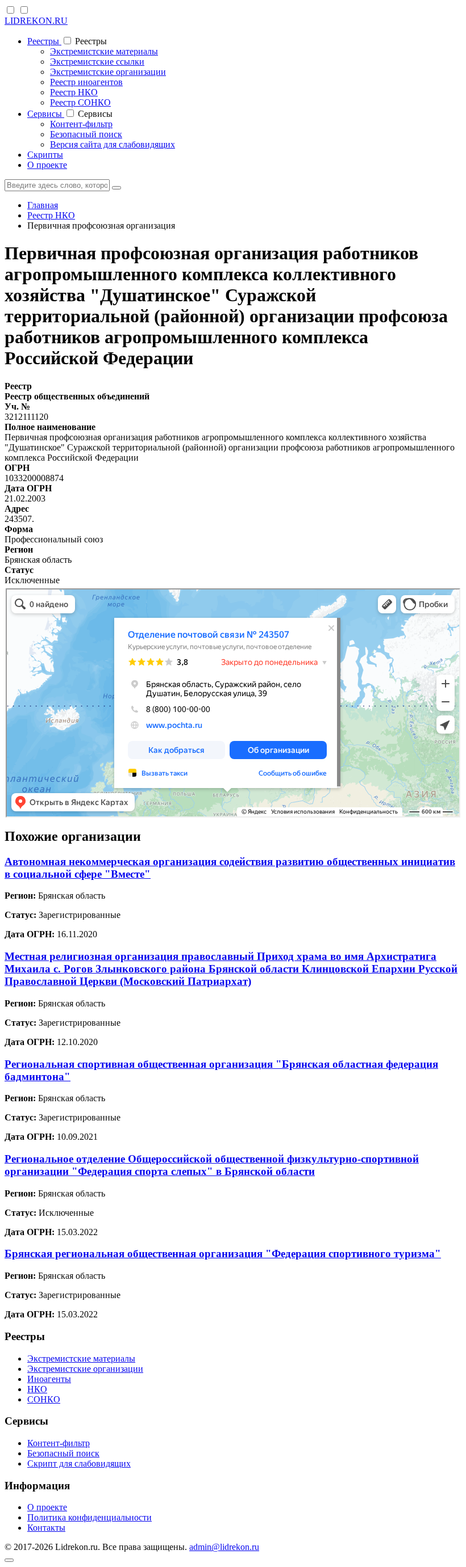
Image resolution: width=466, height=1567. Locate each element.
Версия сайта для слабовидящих (112, 144)
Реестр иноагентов (86, 82)
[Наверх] (9, 1560)
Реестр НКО (74, 92)
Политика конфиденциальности (89, 1517)
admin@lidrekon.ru (224, 1547)
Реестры (44, 41)
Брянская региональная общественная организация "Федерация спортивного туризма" (223, 1254)
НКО (37, 1389)
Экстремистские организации (108, 72)
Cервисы (45, 114)
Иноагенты (49, 1379)
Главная (42, 205)
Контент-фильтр (81, 124)
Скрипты (45, 154)
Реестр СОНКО (80, 102)
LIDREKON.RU (36, 21)
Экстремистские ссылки (97, 61)
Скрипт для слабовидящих (79, 1463)
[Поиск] (116, 187)
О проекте (47, 165)
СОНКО (43, 1399)
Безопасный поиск (86, 134)
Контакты (46, 1527)
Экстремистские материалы (104, 51)
